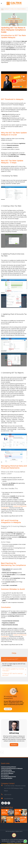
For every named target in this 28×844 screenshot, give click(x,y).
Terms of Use (18, 843)
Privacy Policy (10, 843)
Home (2, 8)
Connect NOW (8, 709)
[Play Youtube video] (14, 81)
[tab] (14, 659)
